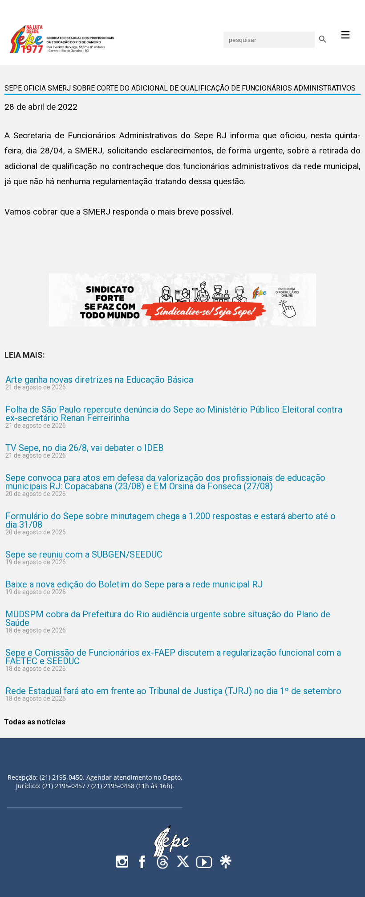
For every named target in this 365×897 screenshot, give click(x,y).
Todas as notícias (34, 722)
